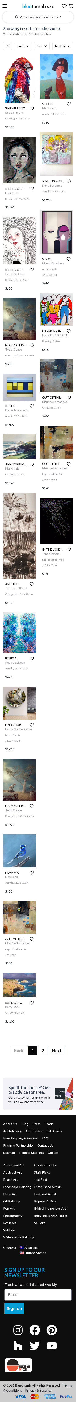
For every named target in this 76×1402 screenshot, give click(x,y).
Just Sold (40, 1179)
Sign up (14, 1308)
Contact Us (45, 1145)
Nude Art (10, 1194)
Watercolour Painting (18, 1237)
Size (39, 46)
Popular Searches (31, 1152)
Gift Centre (34, 1131)
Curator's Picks (45, 1165)
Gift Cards (54, 1131)
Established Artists (48, 1187)
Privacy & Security (38, 1390)
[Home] (38, 6)
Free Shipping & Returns (20, 1138)
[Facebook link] (38, 1336)
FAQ (45, 1138)
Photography (12, 1215)
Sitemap (9, 1152)
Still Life (9, 1230)
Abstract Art (12, 1172)
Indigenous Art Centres (51, 1215)
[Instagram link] (21, 1336)
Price (20, 46)
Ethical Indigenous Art (50, 1208)
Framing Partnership (18, 1145)
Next (56, 1050)
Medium (60, 46)
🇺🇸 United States (33, 1253)
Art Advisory (12, 1131)
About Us (10, 1124)
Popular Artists (45, 1201)
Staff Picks (42, 1172)
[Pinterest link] (54, 1336)
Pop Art (9, 1208)
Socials (53, 1152)
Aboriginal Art (13, 1165)
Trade (49, 1124)
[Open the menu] (4, 6)
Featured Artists (46, 1194)
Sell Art (39, 1223)
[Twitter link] (38, 1351)
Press (37, 1124)
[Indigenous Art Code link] (38, 1365)
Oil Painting (11, 1201)
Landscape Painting (17, 1187)
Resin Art (9, 1223)
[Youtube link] (54, 1351)
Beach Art (10, 1179)
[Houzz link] (21, 1351)
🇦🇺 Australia (29, 1247)
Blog (24, 1124)
